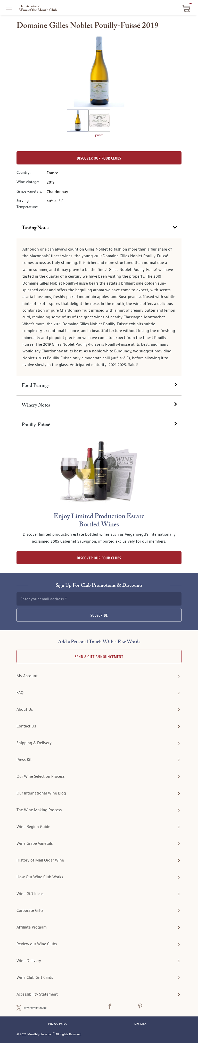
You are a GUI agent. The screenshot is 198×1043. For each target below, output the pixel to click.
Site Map (140, 1024)
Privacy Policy (57, 1024)
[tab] (99, 228)
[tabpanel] (99, 307)
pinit (99, 135)
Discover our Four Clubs (99, 158)
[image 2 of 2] (99, 121)
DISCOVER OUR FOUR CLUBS (99, 558)
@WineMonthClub (35, 1007)
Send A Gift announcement (99, 657)
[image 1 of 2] (77, 121)
